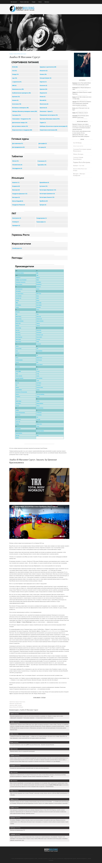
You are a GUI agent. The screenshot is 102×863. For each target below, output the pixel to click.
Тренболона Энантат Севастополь (17, 701)
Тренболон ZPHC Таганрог (16, 705)
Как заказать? (14, 1)
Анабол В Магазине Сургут (20, 53)
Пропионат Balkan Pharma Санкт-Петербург (80, 169)
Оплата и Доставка (24, 1)
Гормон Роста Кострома (81, 162)
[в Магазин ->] (82, 53)
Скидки (33, 1)
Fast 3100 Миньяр (77, 142)
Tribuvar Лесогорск (78, 154)
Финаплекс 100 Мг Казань (16, 703)
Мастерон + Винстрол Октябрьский (79, 174)
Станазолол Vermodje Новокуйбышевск (78, 158)
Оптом (39, 1)
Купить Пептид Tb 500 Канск (16, 707)
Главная (11, 53)
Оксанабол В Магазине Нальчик (54, 631)
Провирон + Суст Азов (78, 165)
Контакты (47, 1)
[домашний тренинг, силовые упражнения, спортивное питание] (23, 6)
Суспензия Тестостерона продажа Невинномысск (82, 150)
